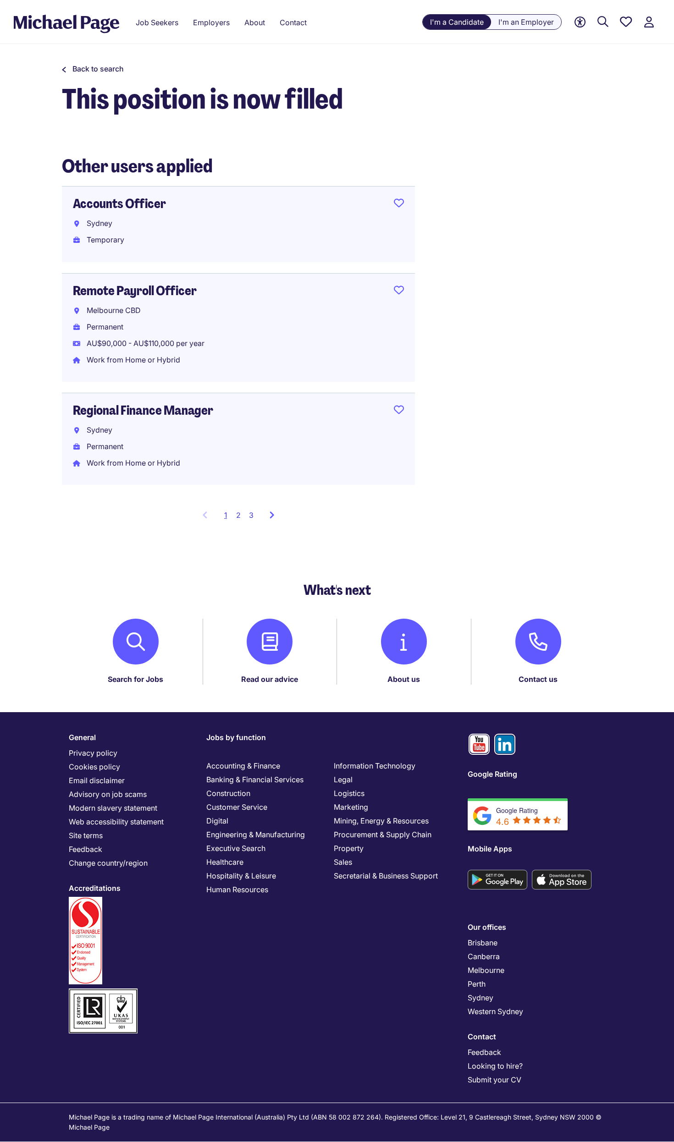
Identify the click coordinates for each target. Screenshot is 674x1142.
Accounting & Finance (243, 765)
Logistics (349, 793)
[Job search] (602, 22)
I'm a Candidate (457, 22)
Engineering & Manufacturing (255, 834)
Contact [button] (293, 22)
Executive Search (235, 848)
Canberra (484, 956)
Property (349, 848)
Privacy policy (93, 753)
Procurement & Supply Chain (382, 834)
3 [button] (251, 515)
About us (403, 679)
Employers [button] (211, 22)
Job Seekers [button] (157, 22)
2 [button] (238, 515)
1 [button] (228, 518)
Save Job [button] (399, 205)
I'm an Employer (526, 22)
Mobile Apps (490, 848)
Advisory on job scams (108, 794)
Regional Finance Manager (143, 410)
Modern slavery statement (113, 808)
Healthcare (224, 862)
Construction (228, 793)
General (82, 737)
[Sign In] (648, 22)
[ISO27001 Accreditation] (103, 992)
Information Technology (374, 765)
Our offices (487, 927)
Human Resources (237, 889)
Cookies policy (94, 766)
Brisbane (482, 942)
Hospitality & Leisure (241, 875)
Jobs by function (236, 737)
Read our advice (269, 679)
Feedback (85, 849)
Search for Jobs (135, 679)
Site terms (86, 835)
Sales (343, 862)
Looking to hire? (495, 1066)
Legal (343, 779)
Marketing (351, 807)
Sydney (480, 997)
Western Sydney (495, 1011)
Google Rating (492, 774)
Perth (477, 983)
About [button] (254, 22)
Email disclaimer (97, 780)
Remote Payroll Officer (135, 290)
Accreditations (95, 888)
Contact (482, 1036)
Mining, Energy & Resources (381, 820)
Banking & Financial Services (255, 779)
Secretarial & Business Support (386, 875)
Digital (217, 820)
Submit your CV (494, 1079)
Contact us (538, 679)
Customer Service (236, 807)
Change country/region (108, 862)
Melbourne (486, 970)
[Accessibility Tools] (580, 22)
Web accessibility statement (116, 821)
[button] (93, 68)
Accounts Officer (119, 203)
